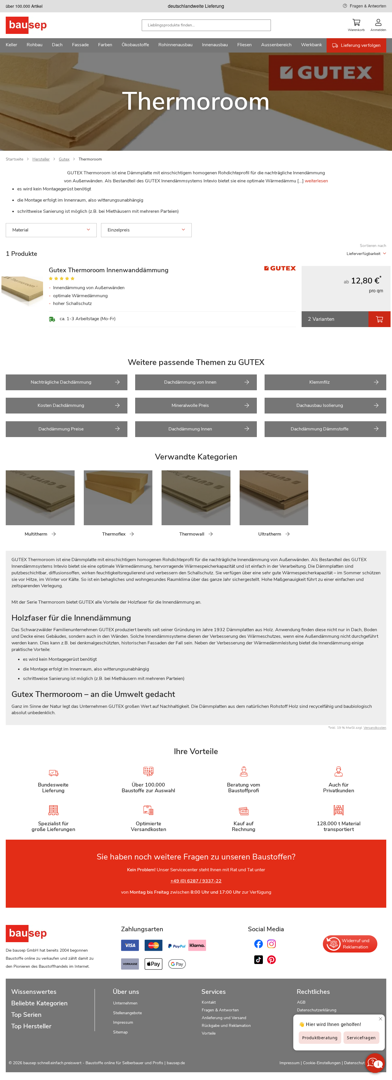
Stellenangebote (127, 1013)
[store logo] (35, 25)
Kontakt (209, 1002)
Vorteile (209, 1033)
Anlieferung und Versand (224, 1018)
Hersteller (41, 159)
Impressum (123, 1022)
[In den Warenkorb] (379, 319)
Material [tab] (20, 230)
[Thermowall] (166, 507)
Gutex (64, 159)
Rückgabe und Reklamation (226, 1025)
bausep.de (176, 1063)
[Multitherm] (10, 507)
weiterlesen (316, 181)
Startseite (14, 159)
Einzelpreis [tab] (119, 230)
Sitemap (120, 1032)
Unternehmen (125, 1003)
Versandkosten (375, 727)
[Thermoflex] (88, 507)
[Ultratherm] (244, 507)
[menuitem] (11, 45)
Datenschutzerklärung (316, 1010)
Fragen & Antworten (368, 6)
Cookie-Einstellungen (322, 1063)
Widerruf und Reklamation (355, 944)
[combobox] (206, 25)
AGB (301, 1002)
